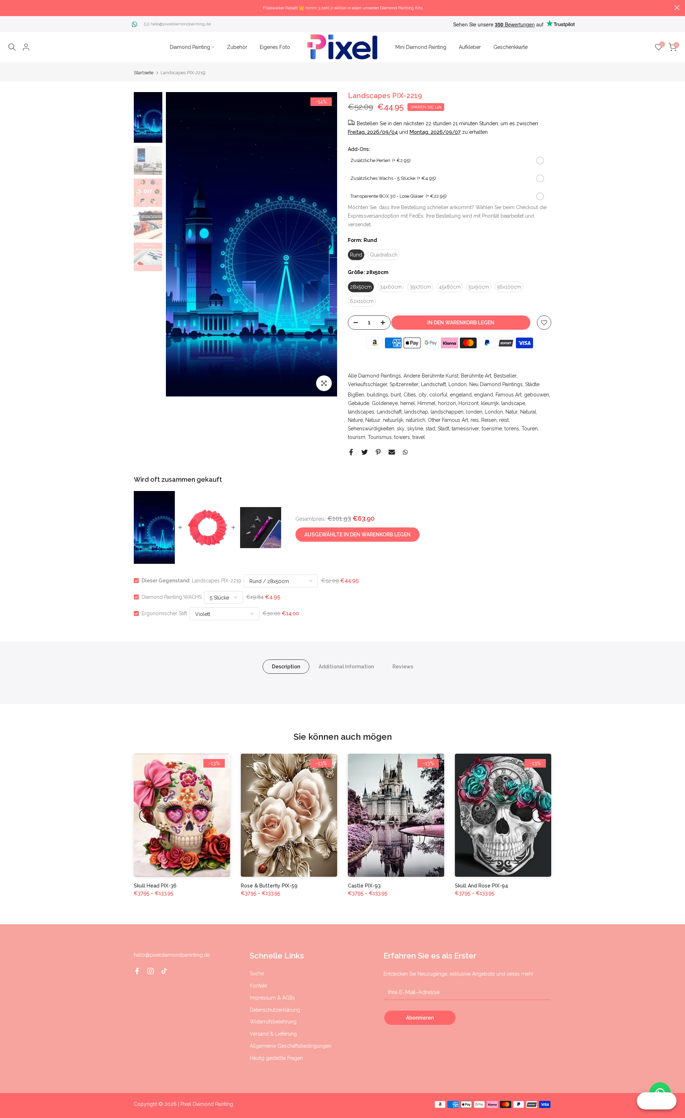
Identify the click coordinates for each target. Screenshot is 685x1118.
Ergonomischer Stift (164, 613)
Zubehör (237, 47)
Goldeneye (385, 403)
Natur (512, 412)
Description (286, 666)
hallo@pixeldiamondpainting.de (181, 23)
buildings (377, 395)
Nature (355, 420)
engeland (461, 395)
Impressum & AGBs (272, 998)
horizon (447, 403)
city (422, 395)
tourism (356, 437)
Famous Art (509, 395)
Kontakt (258, 985)
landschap (416, 412)
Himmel (426, 403)
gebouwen (536, 395)
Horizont (468, 403)
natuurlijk (393, 420)
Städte (532, 384)
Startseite (143, 72)
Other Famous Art (448, 420)
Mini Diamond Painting (420, 47)
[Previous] (178, 244)
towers (402, 437)
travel (418, 437)
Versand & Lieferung (273, 1034)
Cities (410, 395)
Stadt (443, 428)
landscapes (361, 412)
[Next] (325, 244)
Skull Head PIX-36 (155, 886)
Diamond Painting (190, 47)
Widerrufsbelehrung (273, 1022)
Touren (530, 428)
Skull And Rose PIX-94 (481, 886)
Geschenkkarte (510, 47)
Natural (528, 412)
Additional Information (346, 666)
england (483, 395)
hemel (407, 403)
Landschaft (433, 384)
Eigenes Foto (275, 47)
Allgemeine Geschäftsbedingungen (290, 1046)
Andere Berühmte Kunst (431, 376)
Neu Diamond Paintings (496, 384)
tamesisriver (465, 428)
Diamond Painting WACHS (172, 597)
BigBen (356, 395)
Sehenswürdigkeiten (371, 428)
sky (401, 428)
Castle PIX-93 (364, 886)
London (457, 384)
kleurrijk (490, 403)
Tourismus (380, 437)
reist (504, 420)
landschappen (447, 412)
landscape (513, 403)
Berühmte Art (476, 376)
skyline (415, 428)
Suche (257, 973)
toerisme (492, 428)
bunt (396, 395)
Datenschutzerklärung (275, 1010)
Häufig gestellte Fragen (276, 1058)
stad (430, 428)
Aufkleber (470, 47)
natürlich (415, 420)
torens (511, 428)
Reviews (402, 666)
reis (475, 420)
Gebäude (358, 403)
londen (474, 412)
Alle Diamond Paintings (374, 376)
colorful (438, 395)
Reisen (489, 420)
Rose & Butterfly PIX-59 (269, 886)
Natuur (372, 420)
